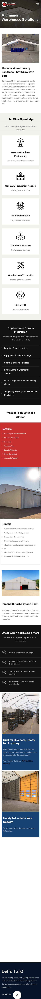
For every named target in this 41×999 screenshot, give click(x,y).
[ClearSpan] (9, 4)
